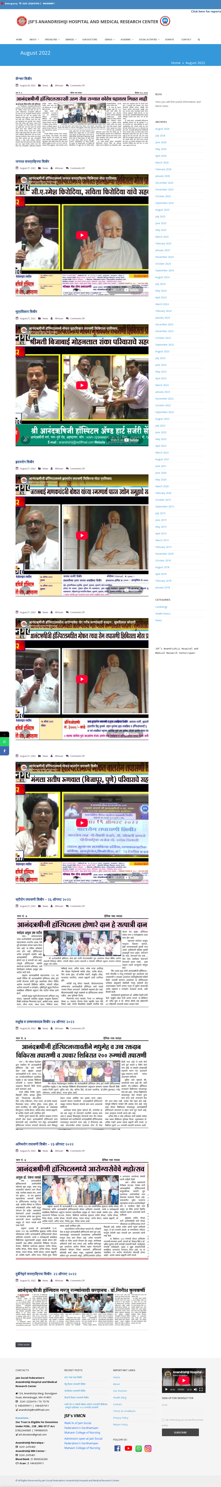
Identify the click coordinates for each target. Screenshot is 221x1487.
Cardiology (161, 606)
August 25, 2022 (28, 1150)
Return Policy (120, 1424)
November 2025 (164, 189)
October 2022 (163, 405)
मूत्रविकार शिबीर (26, 311)
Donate (169, 39)
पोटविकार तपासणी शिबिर (74, 1390)
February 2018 (163, 580)
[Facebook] (4, 750)
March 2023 (162, 385)
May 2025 (160, 230)
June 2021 (160, 466)
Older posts (23, 1344)
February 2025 (163, 243)
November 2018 (164, 553)
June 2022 (160, 432)
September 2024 (164, 270)
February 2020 (163, 493)
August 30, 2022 (28, 85)
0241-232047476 (30, 3)
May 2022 (160, 439)
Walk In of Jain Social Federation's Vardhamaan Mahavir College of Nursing (82, 1427)
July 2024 (160, 284)
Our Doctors (89, 39)
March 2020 (162, 486)
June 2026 (160, 142)
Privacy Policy (120, 1417)
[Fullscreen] (201, 1389)
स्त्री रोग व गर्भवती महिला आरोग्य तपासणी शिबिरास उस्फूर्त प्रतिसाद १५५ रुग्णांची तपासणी (85, 1406)
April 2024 (160, 297)
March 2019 (162, 540)
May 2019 (160, 526)
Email (164, 1404)
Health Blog (119, 1397)
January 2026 (162, 176)
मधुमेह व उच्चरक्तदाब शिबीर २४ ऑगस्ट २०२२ (45, 1021)
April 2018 (160, 574)
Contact (186, 39)
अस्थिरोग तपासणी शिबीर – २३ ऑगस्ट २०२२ (45, 1144)
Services (69, 39)
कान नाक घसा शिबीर (73, 1377)
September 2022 (164, 412)
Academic (126, 39)
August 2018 (162, 567)
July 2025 (160, 216)
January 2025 (162, 250)
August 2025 (162, 209)
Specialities (51, 39)
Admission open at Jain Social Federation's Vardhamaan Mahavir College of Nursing (83, 1443)
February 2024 (163, 311)
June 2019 (160, 520)
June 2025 (160, 223)
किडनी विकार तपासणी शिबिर (76, 1397)
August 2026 (162, 128)
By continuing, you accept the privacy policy (182, 1423)
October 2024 (163, 263)
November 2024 (164, 257)
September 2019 (164, 506)
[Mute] (195, 1389)
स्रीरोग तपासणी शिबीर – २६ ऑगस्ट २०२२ (43, 899)
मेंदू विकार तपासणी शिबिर (74, 1384)
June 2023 (160, 364)
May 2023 (160, 371)
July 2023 (160, 358)
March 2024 (162, 304)
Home (19, 39)
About (33, 39)
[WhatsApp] (4, 741)
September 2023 (164, 344)
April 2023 (160, 378)
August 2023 (162, 351)
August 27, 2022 (28, 168)
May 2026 (160, 149)
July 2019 (160, 513)
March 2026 (162, 162)
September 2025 (164, 203)
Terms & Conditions (124, 1411)
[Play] (166, 1389)
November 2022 (164, 398)
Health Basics (163, 613)
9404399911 (48, 3)
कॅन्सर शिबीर (24, 78)
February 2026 (163, 169)
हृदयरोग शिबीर (25, 461)
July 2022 (160, 425)
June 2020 (160, 472)
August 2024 (162, 277)
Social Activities (148, 39)
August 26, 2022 (28, 1028)
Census (108, 39)
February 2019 (163, 547)
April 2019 (160, 533)
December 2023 (164, 324)
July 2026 (160, 135)
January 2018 (162, 587)
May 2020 (160, 479)
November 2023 (164, 331)
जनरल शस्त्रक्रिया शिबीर (32, 161)
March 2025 (162, 236)
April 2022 (160, 445)
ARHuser (59, 85)
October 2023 (163, 337)
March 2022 (162, 452)
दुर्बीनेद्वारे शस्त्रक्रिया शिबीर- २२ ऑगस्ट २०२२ (46, 1273)
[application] (184, 1380)
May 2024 (160, 290)
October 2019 (163, 499)
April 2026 (160, 155)
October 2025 (163, 196)
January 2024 (162, 317)
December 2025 (164, 182)
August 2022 (162, 418)
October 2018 (163, 560)
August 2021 (162, 459)
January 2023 (162, 391)
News (45, 85)
